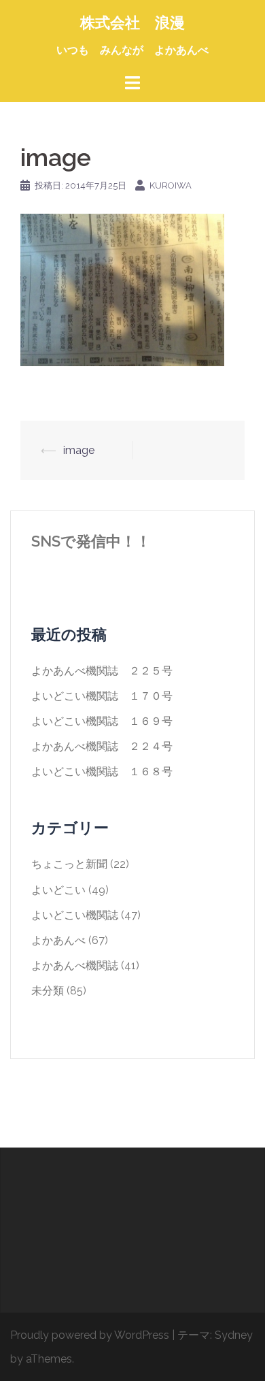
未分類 (47, 990)
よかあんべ (58, 940)
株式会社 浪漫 (132, 22)
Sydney (234, 1335)
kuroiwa (170, 185)
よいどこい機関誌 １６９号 (102, 721)
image (78, 450)
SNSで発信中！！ (91, 541)
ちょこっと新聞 (69, 864)
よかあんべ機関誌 (74, 965)
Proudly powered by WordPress (89, 1335)
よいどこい (58, 889)
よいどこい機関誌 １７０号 (102, 695)
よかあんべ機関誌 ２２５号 (102, 670)
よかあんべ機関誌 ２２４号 (102, 746)
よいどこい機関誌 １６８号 (102, 771)
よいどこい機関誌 (74, 915)
